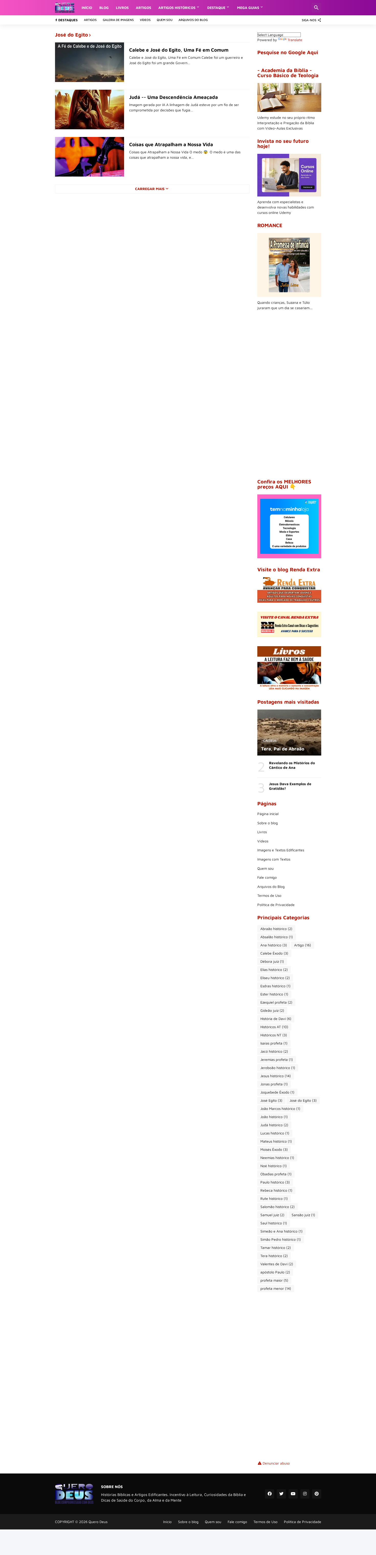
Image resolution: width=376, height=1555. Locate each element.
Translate (294, 40)
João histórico (274, 1117)
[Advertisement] (289, 394)
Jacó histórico (274, 1051)
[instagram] (304, 1494)
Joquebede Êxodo (277, 1092)
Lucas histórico (274, 1133)
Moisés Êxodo (274, 1149)
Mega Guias (248, 7)
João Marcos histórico (280, 1108)
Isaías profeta (273, 1043)
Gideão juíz (272, 1010)
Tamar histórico (275, 1247)
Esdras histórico (275, 986)
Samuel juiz (272, 1215)
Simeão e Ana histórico (281, 1231)
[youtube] (293, 1494)
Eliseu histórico (275, 978)
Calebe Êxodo (274, 953)
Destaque (216, 7)
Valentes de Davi (276, 1264)
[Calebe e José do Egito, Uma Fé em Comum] (89, 62)
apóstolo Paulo (275, 1272)
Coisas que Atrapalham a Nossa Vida (171, 144)
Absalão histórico (276, 937)
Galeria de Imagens (118, 20)
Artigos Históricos (176, 7)
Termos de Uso (269, 895)
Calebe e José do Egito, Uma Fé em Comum (178, 50)
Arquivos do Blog (193, 20)
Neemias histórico (277, 1157)
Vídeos (145, 20)
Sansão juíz (303, 1215)
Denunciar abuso (276, 1463)
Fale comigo (267, 877)
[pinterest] (316, 1494)
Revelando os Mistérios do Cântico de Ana (292, 765)
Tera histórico (274, 1256)
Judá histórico (274, 1125)
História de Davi (275, 1018)
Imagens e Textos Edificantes (280, 850)
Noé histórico (273, 1166)
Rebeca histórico (276, 1190)
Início (87, 7)
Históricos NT (273, 1035)
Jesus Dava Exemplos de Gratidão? (290, 786)
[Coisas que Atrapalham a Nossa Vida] (89, 157)
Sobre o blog (267, 823)
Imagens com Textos (273, 859)
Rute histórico (274, 1198)
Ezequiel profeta (276, 1002)
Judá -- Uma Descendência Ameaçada (173, 97)
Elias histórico (274, 969)
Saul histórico (273, 1223)
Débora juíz (272, 961)
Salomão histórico (277, 1206)
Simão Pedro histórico (280, 1239)
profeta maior (274, 1280)
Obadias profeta (276, 1174)
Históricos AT (274, 1027)
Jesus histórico (275, 1076)
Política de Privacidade (276, 904)
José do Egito (303, 1100)
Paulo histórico (275, 1182)
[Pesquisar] (316, 8)
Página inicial (268, 813)
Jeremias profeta (276, 1059)
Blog (104, 7)
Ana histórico (273, 945)
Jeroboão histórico (277, 1067)
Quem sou (164, 20)
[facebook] (269, 1494)
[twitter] (281, 1494)
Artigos (143, 7)
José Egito (271, 1100)
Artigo (302, 945)
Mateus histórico (276, 1141)
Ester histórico (274, 994)
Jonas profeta (274, 1084)
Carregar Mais (149, 189)
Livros (122, 7)
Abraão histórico (276, 928)
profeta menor (275, 1288)
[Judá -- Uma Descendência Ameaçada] (89, 109)
